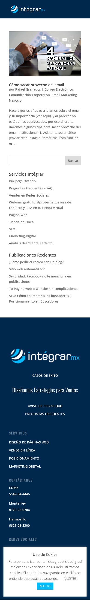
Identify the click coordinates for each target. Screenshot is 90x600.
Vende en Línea (22, 450)
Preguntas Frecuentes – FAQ (31, 188)
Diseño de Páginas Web (29, 442)
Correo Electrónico (59, 89)
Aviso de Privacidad (45, 406)
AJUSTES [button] (70, 578)
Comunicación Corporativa (29, 95)
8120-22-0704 (19, 510)
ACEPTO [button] (45, 586)
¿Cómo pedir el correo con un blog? (36, 262)
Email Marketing (64, 95)
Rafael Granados (28, 89)
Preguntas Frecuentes (45, 414)
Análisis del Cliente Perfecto (30, 243)
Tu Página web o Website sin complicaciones (43, 288)
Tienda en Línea (21, 222)
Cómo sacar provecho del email (36, 84)
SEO (12, 229)
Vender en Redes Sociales (29, 195)
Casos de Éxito (45, 375)
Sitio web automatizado (27, 269)
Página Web (18, 215)
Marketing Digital (22, 236)
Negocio (15, 100)
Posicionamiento (24, 458)
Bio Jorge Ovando (22, 181)
